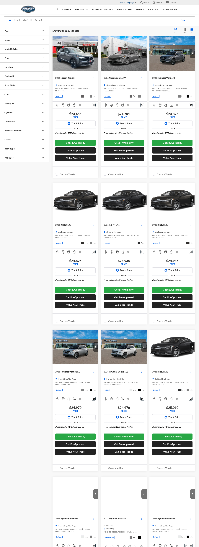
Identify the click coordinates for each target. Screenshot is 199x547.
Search (183, 20)
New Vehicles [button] (81, 9)
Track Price (77, 123)
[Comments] (94, 105)
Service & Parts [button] (124, 9)
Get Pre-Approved (75, 150)
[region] (75, 135)
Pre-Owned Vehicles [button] (102, 9)
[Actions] (93, 78)
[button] (95, 53)
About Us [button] (153, 9)
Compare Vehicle (67, 174)
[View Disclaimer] (80, 105)
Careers (66, 9)
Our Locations (169, 9)
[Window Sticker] (191, 105)
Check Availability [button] (75, 142)
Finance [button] (140, 9)
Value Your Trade (75, 158)
